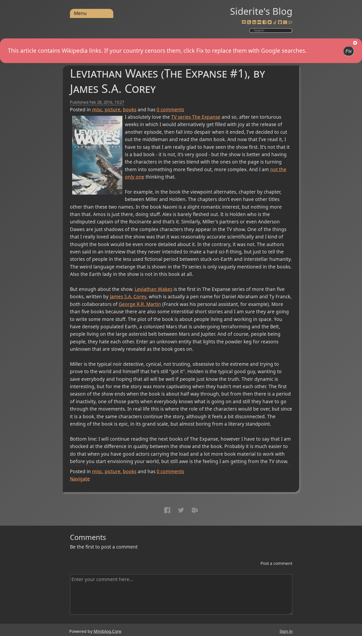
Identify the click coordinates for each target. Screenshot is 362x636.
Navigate (80, 479)
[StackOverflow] (275, 22)
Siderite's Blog (261, 11)
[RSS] (249, 22)
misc (97, 109)
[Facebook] (264, 22)
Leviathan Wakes (153, 289)
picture (112, 109)
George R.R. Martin (140, 304)
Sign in (286, 631)
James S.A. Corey (128, 296)
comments (170, 109)
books (129, 109)
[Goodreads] (285, 22)
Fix (349, 51)
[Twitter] (270, 22)
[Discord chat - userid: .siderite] (243, 22)
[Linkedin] (254, 22)
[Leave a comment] (290, 22)
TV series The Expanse (195, 117)
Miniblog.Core (107, 631)
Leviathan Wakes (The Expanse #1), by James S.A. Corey (167, 80)
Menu (80, 13)
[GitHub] (280, 22)
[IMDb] (259, 22)
